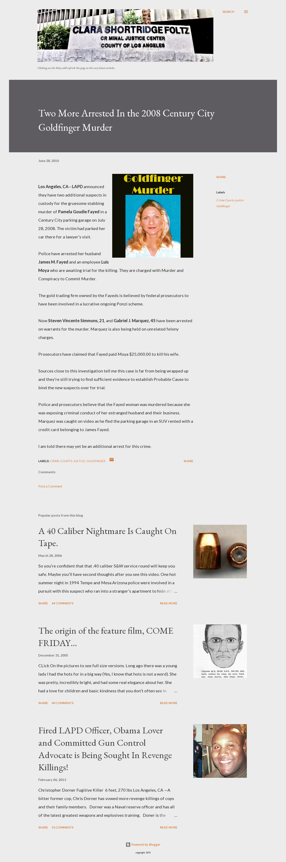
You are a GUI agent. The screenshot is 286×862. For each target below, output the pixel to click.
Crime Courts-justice (229, 200)
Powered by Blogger (145, 844)
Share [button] (221, 177)
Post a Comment (50, 486)
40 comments (62, 703)
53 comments (62, 827)
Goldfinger (223, 206)
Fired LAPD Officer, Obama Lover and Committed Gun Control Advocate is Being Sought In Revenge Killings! (105, 748)
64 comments (62, 603)
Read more (168, 603)
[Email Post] (111, 461)
